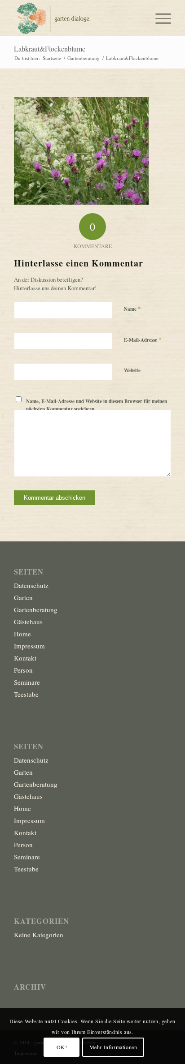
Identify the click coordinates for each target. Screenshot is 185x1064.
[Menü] (158, 18)
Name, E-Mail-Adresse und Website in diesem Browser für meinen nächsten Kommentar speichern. (96, 405)
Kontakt (25, 657)
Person (23, 669)
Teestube (26, 694)
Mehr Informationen (113, 1047)
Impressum (29, 645)
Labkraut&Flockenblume (49, 48)
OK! (62, 1047)
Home (22, 633)
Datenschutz (31, 585)
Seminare (27, 682)
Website (132, 370)
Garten (23, 597)
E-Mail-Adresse (143, 339)
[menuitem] (158, 18)
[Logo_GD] (77, 18)
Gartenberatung (35, 609)
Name (132, 309)
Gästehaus (28, 621)
